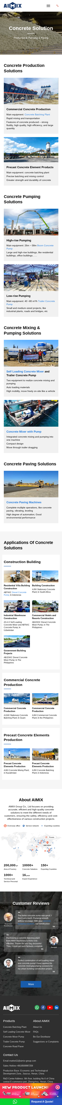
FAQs (36, 1032)
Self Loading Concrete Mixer (25, 371)
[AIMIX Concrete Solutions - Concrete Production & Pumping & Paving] (12, 6)
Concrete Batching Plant (37, 114)
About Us (37, 1027)
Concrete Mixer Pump (13, 1037)
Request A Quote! (42, 1101)
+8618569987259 (25, 1066)
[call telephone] (57, 5)
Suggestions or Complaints (46, 1042)
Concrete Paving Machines (23, 502)
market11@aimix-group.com (22, 1061)
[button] (58, 1087)
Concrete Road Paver (13, 1046)
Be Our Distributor (41, 1037)
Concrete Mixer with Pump (23, 431)
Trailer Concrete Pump (14, 1042)
